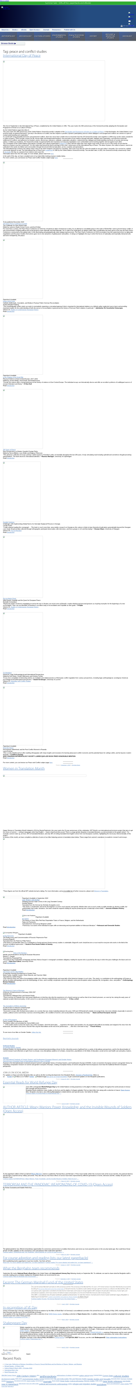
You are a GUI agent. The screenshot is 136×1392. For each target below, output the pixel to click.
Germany (124, 1379)
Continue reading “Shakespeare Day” (31, 1339)
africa (38, 1375)
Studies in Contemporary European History (25, 310)
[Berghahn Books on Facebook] (131, 14)
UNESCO (63, 143)
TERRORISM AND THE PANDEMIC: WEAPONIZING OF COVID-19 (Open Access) (58, 1184)
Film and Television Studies (78, 1379)
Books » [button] (15, 30)
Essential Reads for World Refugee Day (30, 1082)
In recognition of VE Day (20, 1308)
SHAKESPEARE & (96, 1332)
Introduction (10, 311)
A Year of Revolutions (10, 1019)
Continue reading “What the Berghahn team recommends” (20, 1276)
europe (41, 1379)
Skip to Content (4, 0)
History (93, 36)
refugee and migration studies (84, 1384)
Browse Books (7, 43)
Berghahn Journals (11, 1038)
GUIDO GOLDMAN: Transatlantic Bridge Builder (63, 1297)
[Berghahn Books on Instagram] (131, 25)
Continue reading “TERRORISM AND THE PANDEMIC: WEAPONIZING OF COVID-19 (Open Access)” (33, 1252)
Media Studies (64, 1381)
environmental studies (31, 1379)
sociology (101, 1384)
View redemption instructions (116, 1337)
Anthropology (8, 36)
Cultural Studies (42, 36)
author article (84, 1376)
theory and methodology (113, 1383)
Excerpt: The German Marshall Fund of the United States (43, 1282)
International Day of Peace (22, 56)
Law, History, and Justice (31, 900)
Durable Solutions (8, 522)
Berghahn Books (76, 765)
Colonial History (98, 1375)
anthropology (48, 1376)
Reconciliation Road (9, 598)
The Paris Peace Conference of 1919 (15, 224)
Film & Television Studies (76, 36)
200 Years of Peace (9, 450)
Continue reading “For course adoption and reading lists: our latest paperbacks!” (69, 1262)
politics (70, 1384)
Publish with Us (69, 30)
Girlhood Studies (9, 1046)
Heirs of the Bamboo (20, 953)
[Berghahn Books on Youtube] (131, 21)
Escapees (25, 919)
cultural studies (121, 1376)
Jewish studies (31, 1381)
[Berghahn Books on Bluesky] (131, 18)
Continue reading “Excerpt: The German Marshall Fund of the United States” (54, 1299)
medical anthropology (77, 1381)
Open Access (22, 1383)
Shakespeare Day (15, 1323)
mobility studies (98, 1380)
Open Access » (34, 30)
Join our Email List (128, 26)
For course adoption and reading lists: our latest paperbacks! (45, 1258)
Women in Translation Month (24, 769)
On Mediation (7, 673)
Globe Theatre (24, 1331)
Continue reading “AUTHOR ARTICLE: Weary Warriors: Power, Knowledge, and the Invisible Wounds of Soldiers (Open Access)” (41, 1179)
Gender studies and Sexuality (99, 1379)
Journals (46, 30)
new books (126, 1381)
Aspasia (6, 1058)
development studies (8, 1379)
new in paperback (9, 1384)
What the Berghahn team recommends (31, 1268)
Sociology (127, 36)
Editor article (18, 1378)
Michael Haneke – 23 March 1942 (14, 1366)
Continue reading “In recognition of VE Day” (16, 1317)
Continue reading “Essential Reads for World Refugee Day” (43, 1093)
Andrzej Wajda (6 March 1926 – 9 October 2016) (18, 1368)
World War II (11, 1386)
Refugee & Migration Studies (110, 36)
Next (9, 1352)
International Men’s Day (11, 1370)
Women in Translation (101, 891)
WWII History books (55, 1314)
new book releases (112, 1381)
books (91, 1375)
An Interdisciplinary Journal (12, 1047)
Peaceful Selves (8, 748)
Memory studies (89, 1381)
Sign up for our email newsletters (56, 1076)
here (52, 153)
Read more (24, 1262)
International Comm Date (20, 1380)
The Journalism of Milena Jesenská (14, 1006)
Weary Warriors (36, 1174)
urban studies (124, 1384)
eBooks (23, 30)
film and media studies (61, 1379)
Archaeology (25, 36)
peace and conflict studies (32, 1383)
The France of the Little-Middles (13, 972)
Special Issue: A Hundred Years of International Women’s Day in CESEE (26, 1061)
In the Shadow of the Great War (13, 377)
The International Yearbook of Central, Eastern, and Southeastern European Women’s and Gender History (37, 1059)
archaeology (75, 1375)
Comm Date (108, 1376)
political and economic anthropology (53, 1384)
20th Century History (26, 1376)
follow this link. (36, 1032)
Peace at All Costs (9, 301)
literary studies (56, 1381)
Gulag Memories (8, 936)
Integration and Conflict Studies (21, 681)
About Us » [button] (5, 30)
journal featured (39, 1380)
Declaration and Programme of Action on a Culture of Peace (84, 131)
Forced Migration (16, 530)
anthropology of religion (64, 1375)
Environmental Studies (59, 36)
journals (47, 1381)
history (10, 1381)
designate (8, 152)
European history (49, 1378)
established (49, 150)
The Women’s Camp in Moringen (13, 990)
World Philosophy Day (10, 1372)
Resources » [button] (56, 30)
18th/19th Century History (8, 1375)
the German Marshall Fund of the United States (51, 1289)
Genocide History (115, 1378)
